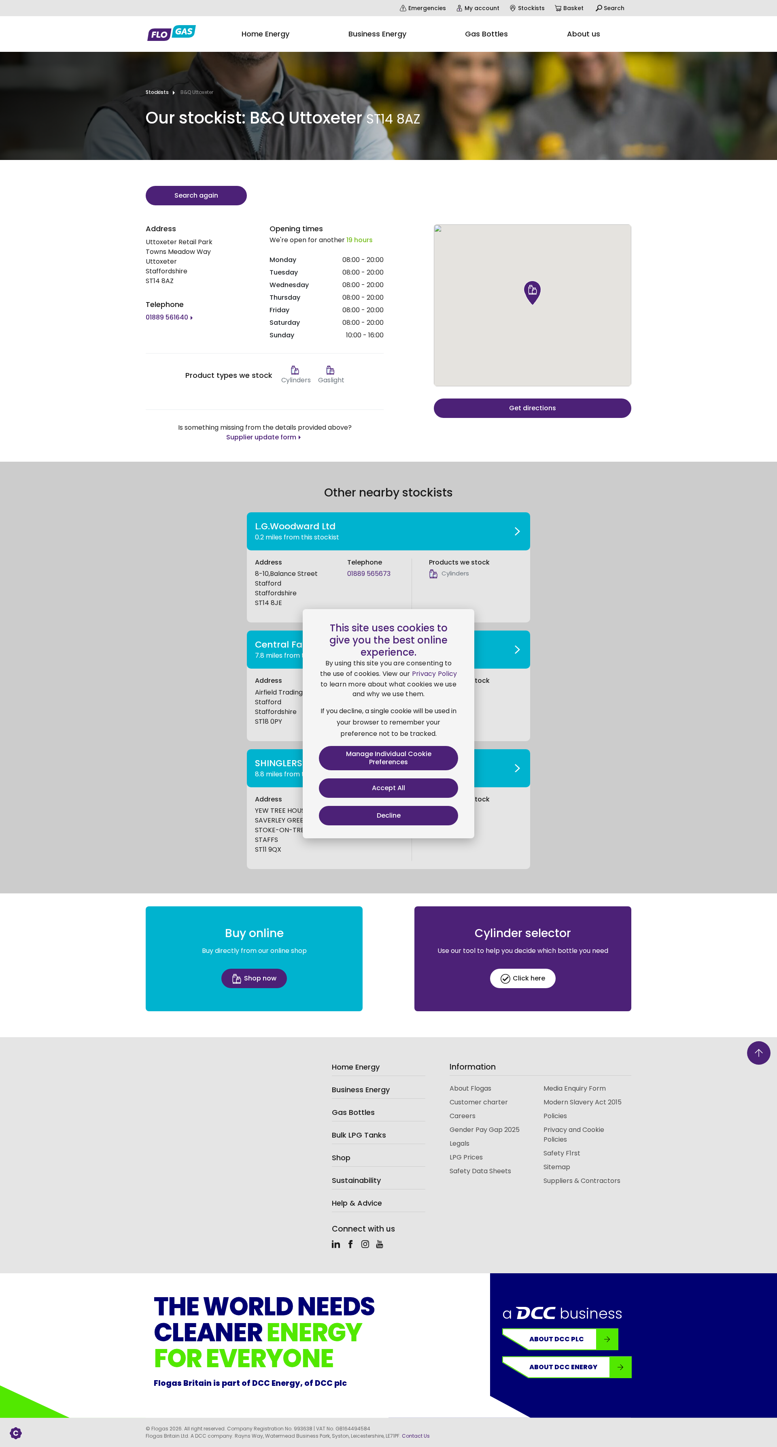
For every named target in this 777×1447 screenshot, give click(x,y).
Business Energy (361, 1090)
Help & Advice (357, 1203)
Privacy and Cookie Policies (573, 1134)
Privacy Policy (434, 673)
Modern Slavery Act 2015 (582, 1102)
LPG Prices (466, 1157)
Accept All (388, 788)
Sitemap (556, 1167)
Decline (389, 815)
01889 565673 (369, 573)
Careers (463, 1116)
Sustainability (356, 1180)
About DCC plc (556, 1339)
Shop (341, 1158)
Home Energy (356, 1067)
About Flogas (470, 1088)
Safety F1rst (561, 1153)
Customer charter (479, 1102)
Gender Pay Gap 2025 (485, 1129)
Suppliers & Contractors (581, 1180)
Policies (555, 1116)
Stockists (157, 92)
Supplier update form (261, 437)
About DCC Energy (563, 1367)
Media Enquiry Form (574, 1088)
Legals (459, 1143)
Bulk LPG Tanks (359, 1135)
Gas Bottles (353, 1112)
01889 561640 (167, 317)
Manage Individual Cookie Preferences (388, 758)
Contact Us (416, 1435)
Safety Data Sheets (480, 1171)
